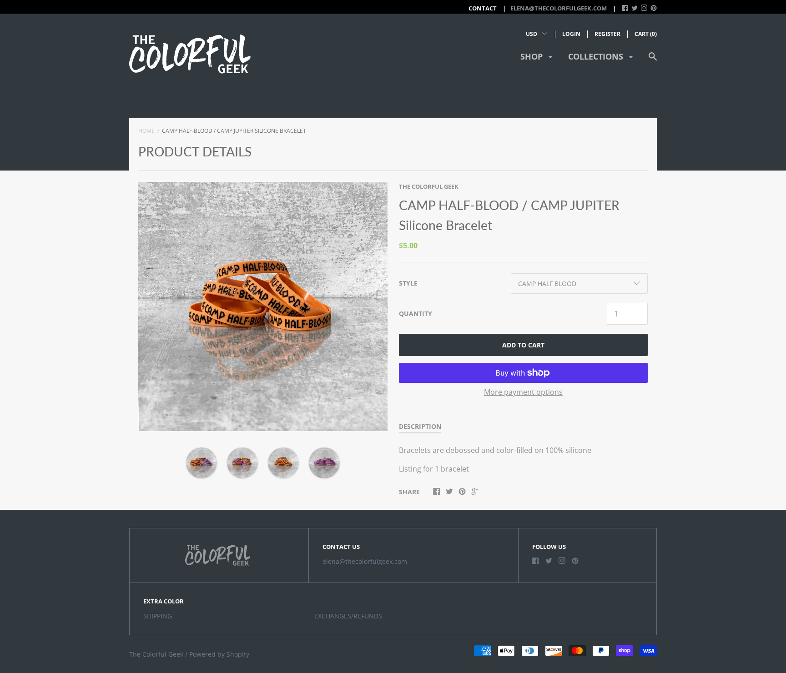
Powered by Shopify (219, 654)
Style (408, 283)
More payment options (523, 392)
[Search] (653, 61)
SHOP (532, 56)
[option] (263, 306)
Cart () (646, 34)
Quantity (415, 313)
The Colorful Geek (428, 186)
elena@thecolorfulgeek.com (558, 8)
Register (607, 34)
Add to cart (523, 345)
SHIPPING (157, 616)
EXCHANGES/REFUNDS (348, 616)
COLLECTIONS (596, 56)
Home (146, 131)
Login (571, 34)
